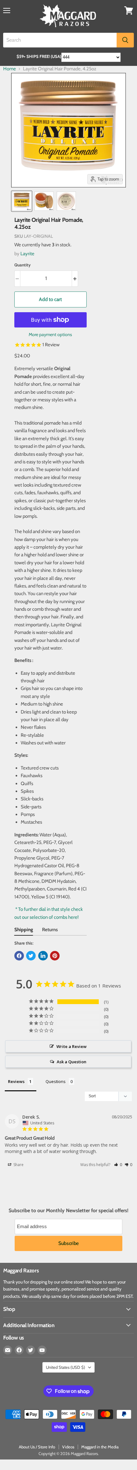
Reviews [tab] (16, 1081)
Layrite (27, 254)
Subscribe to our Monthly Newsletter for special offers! (68, 1210)
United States (65, 1367)
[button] (118, 1164)
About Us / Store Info (37, 1446)
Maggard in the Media (100, 1446)
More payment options (50, 334)
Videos (68, 1446)
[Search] (125, 40)
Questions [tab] (56, 1081)
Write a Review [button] (71, 1046)
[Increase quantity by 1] (75, 278)
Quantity (22, 265)
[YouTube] (42, 1350)
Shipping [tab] (23, 929)
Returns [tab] (50, 929)
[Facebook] (19, 1350)
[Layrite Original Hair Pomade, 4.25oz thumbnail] (21, 201)
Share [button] (18, 1164)
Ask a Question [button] (71, 1062)
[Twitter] (30, 1350)
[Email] (7, 1350)
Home (9, 69)
